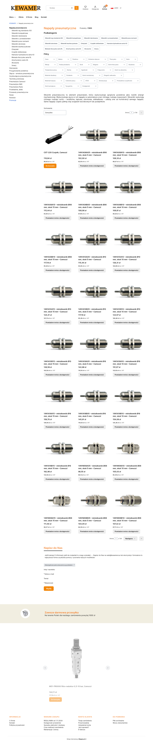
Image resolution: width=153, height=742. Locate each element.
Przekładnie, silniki (16, 89)
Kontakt (12, 723)
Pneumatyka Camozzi (17, 81)
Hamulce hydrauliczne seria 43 (23, 55)
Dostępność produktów (52, 723)
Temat (46, 578)
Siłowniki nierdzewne (19, 36)
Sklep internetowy (76, 739)
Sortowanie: (48, 108)
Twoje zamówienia (85, 721)
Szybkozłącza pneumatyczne (20, 76)
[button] (76, 8)
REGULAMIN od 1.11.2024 (53, 721)
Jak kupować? (83, 727)
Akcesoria (15, 63)
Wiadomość (49, 583)
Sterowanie (13, 68)
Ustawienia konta (84, 725)
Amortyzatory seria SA (20, 60)
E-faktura (81, 729)
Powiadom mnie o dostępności (92, 166)
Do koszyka (50, 166)
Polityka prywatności (17, 725)
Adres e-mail (49, 574)
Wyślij (48, 588)
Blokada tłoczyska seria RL (21, 57)
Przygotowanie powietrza (18, 71)
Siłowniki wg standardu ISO (22, 30)
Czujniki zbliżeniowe (19, 52)
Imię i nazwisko (49, 569)
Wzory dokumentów (120, 723)
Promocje (12, 100)
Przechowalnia (83, 723)
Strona (127, 112)
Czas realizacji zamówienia (53, 727)
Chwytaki (15, 49)
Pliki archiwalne (118, 721)
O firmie (12, 721)
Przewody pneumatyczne (18, 92)
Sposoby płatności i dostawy (54, 725)
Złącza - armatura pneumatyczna (21, 73)
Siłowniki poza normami (20, 41)
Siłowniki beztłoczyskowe (21, 47)
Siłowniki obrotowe (18, 44)
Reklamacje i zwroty (51, 729)
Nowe (11, 95)
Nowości (12, 98)
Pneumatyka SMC (15, 84)
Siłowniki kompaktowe (20, 33)
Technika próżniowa (16, 79)
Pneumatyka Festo (16, 87)
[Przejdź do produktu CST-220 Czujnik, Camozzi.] (59, 134)
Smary (14, 65)
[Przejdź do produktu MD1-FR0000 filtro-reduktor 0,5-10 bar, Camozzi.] (76, 659)
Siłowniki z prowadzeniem (21, 38)
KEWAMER (12, 23)
